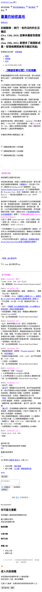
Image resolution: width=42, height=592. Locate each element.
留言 (16, 460)
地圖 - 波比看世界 (9, 258)
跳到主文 (4, 22)
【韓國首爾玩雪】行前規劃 (20, 70)
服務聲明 (23, 562)
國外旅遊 (17, 466)
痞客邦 (11, 460)
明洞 (4, 398)
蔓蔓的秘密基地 (13, 17)
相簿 (7, 56)
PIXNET (10, 560)
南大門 (5, 388)
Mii (2, 448)
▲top (3, 472)
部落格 (7, 59)
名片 (7, 61)
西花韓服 (8, 354)
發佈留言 (4, 489)
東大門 (5, 408)
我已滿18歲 (5, 588)
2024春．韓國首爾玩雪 (22, 469)
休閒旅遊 (18, 52)
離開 (12, 588)
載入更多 (4, 476)
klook (20, 371)
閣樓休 (23, 184)
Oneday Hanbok (27, 351)
